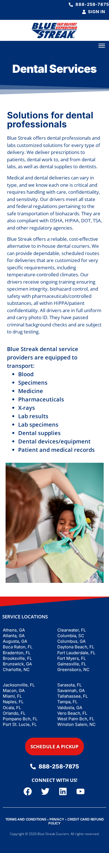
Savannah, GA (71, 690)
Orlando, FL (14, 713)
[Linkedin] (63, 791)
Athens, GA (14, 630)
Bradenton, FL (16, 652)
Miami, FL (12, 696)
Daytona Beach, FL (75, 646)
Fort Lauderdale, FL (76, 652)
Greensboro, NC (73, 669)
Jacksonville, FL (19, 685)
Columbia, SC (70, 635)
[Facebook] (27, 791)
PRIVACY (56, 819)
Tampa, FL (67, 701)
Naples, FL (13, 701)
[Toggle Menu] (101, 46)
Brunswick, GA (17, 664)
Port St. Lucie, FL (20, 724)
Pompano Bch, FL (20, 718)
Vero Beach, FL (72, 713)
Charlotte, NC (16, 669)
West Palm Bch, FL (75, 718)
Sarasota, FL (69, 685)
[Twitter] (45, 791)
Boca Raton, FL (17, 646)
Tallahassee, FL (72, 696)
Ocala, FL (12, 707)
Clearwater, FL (71, 630)
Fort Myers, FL (71, 658)
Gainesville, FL (71, 664)
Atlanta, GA (14, 635)
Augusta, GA (15, 641)
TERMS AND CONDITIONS (25, 819)
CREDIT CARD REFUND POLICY (76, 821)
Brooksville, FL (17, 658)
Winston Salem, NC (76, 724)
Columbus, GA (71, 641)
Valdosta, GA (69, 707)
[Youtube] (80, 791)
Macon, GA (14, 690)
